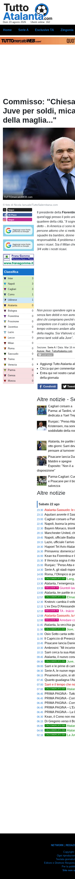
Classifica (11, 271)
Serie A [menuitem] (23, 30)
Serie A (51, 347)
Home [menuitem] (7, 30)
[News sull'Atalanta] (27, 11)
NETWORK (57, 845)
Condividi (49, 386)
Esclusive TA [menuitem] (44, 30)
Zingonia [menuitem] (67, 30)
